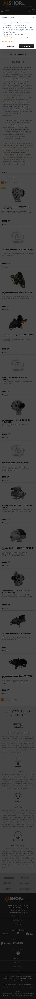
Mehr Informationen (8, 41)
